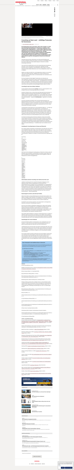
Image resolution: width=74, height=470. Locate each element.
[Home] (21, 3)
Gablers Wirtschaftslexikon (39, 329)
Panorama (44, 4)
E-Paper (38, 0)
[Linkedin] (54, 9)
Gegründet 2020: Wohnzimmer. (41, 350)
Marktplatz (50, 0)
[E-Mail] (54, 14)
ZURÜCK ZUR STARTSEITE (37, 456)
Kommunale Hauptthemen (20, 5)
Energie (23, 418)
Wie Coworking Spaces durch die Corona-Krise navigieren (42, 354)
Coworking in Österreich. (34, 365)
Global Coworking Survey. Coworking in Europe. (36, 348)
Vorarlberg (24, 427)
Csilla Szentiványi (26, 44)
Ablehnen (63, 467)
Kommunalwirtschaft (28, 5)
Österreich (23, 453)
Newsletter (42, 0)
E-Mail (24, 382)
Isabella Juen (31, 44)
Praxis (48, 4)
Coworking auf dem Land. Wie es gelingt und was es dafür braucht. (33, 340)
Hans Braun (34, 397)
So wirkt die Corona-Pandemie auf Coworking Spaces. (41, 361)
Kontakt (57, 0)
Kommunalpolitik (24, 440)
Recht (41, 4)
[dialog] (65, 465)
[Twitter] (54, 11)
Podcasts (54, 0)
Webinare (46, 0)
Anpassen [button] (59, 465)
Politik (37, 4)
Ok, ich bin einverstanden (69, 467)
